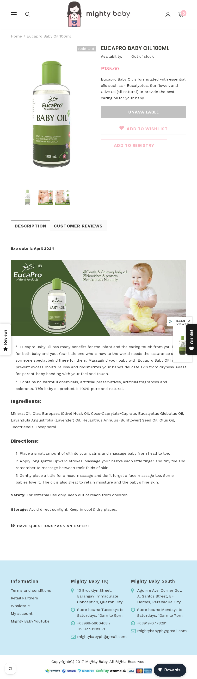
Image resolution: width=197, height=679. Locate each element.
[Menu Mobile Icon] (14, 14)
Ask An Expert (73, 525)
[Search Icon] (27, 14)
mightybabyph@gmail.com (102, 636)
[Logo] (98, 14)
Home (16, 36)
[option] (53, 113)
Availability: (111, 56)
